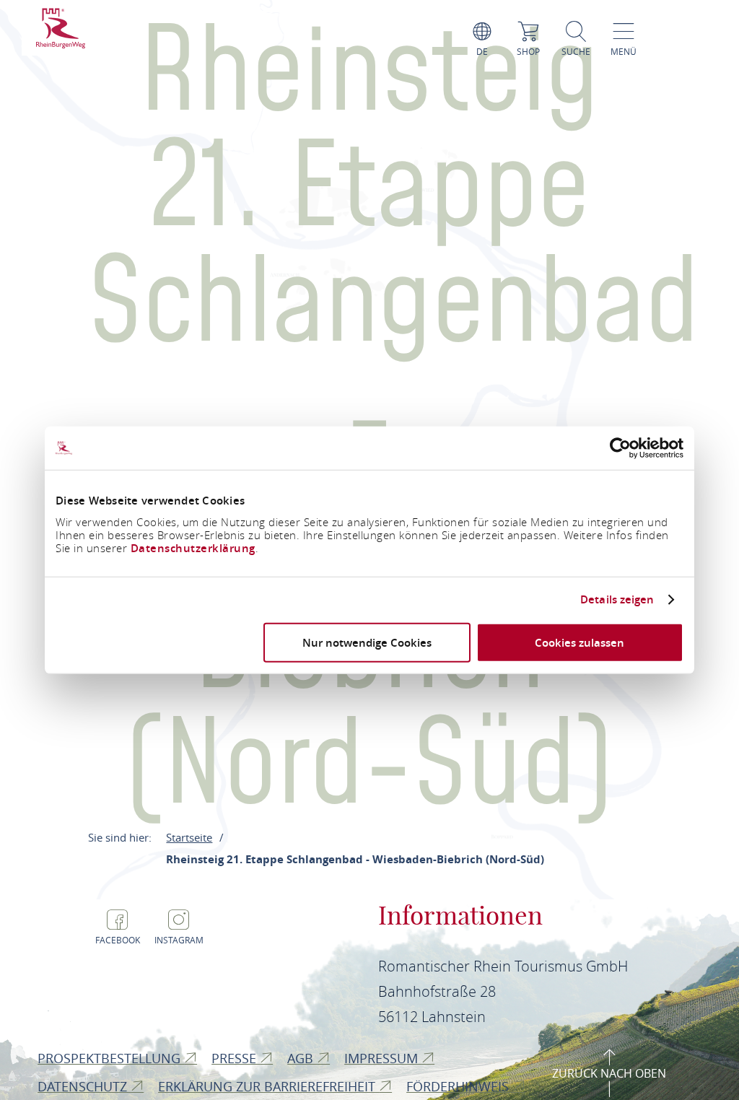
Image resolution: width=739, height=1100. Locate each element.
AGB (302, 1058)
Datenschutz (84, 1086)
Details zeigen (617, 599)
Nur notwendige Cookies (367, 642)
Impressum (382, 1058)
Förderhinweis (459, 1086)
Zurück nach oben (609, 1073)
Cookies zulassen (579, 642)
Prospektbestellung (111, 1058)
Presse (235, 1058)
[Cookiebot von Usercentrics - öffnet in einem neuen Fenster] (620, 448)
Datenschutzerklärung (193, 547)
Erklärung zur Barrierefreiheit (268, 1086)
